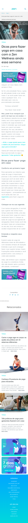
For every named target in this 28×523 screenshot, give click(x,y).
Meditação (14, 490)
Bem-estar (14, 485)
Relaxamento (14, 494)
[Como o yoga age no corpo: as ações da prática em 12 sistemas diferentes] (14, 321)
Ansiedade (14, 481)
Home (14, 507)
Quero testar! (9, 470)
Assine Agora (14, 509)
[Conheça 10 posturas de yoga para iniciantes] (14, 363)
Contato (14, 514)
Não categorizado (14, 492)
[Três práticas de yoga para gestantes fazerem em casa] (14, 402)
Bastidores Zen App (14, 483)
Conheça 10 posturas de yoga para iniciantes (13, 380)
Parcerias (14, 511)
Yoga (7, 13)
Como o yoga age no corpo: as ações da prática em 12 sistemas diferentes (14, 339)
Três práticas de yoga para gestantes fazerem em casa (13, 419)
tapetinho (5, 197)
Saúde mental (14, 496)
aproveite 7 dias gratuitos (11, 155)
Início (3, 13)
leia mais (14, 351)
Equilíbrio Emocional (14, 488)
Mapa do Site (14, 516)
